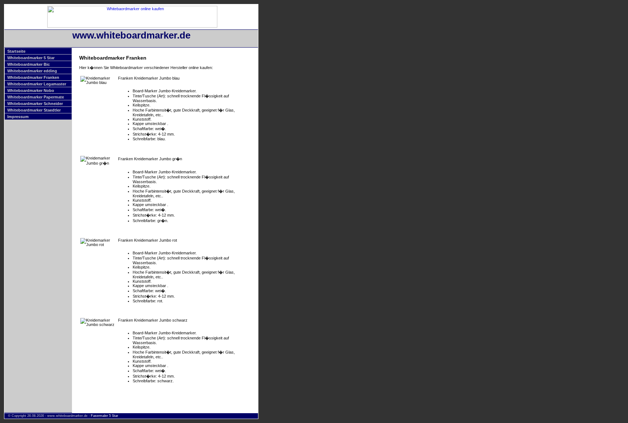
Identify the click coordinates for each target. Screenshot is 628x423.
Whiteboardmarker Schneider (35, 103)
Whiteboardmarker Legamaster (36, 84)
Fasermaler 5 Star (104, 416)
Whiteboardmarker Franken (33, 77)
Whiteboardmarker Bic (28, 64)
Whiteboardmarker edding (32, 71)
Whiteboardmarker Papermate (35, 97)
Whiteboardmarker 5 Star (31, 58)
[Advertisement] (289, 113)
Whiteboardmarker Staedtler (34, 110)
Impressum (18, 116)
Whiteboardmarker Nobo (30, 90)
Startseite (16, 51)
